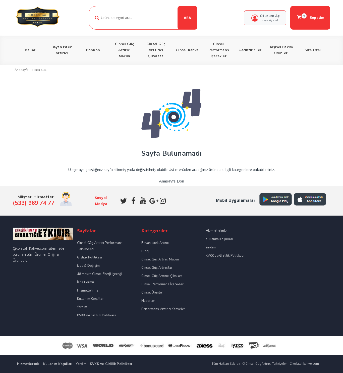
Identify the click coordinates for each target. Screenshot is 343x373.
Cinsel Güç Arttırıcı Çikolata (162, 276)
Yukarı (327, 361)
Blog (145, 251)
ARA (187, 17)
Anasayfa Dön (171, 181)
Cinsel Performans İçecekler (162, 284)
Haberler (148, 301)
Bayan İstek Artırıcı (155, 243)
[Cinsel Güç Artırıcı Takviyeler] (38, 26)
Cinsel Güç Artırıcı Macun (160, 259)
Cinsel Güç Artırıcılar (157, 267)
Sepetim (313, 17)
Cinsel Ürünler (152, 292)
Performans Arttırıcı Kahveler (163, 309)
